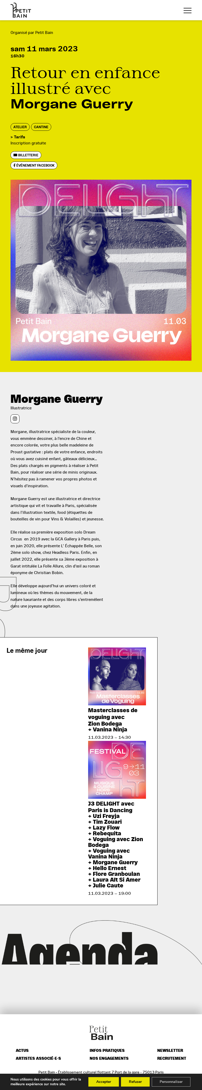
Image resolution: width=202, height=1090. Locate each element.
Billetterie (27, 155)
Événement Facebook (35, 165)
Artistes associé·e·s (38, 1059)
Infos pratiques (107, 1051)
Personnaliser (171, 1081)
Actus (22, 1051)
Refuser (135, 1081)
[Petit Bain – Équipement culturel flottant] (21, 10)
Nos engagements (109, 1059)
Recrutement (171, 1059)
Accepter (103, 1081)
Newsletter (170, 1051)
